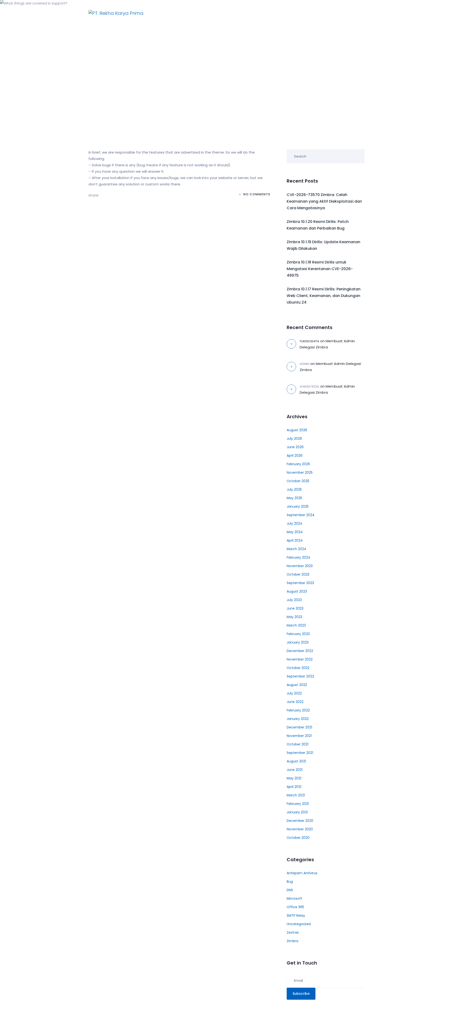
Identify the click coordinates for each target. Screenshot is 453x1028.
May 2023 (294, 616)
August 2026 (297, 430)
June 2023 (295, 608)
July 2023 (294, 600)
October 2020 (298, 837)
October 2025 (298, 481)
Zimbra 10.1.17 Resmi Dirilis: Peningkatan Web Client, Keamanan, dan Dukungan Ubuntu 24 (324, 295)
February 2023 (298, 633)
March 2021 (296, 795)
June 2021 (294, 769)
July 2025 (294, 489)
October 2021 (297, 744)
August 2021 (296, 761)
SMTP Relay (296, 915)
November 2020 (300, 829)
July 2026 (294, 438)
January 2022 (298, 718)
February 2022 (298, 710)
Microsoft (294, 898)
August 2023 (297, 591)
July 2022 (294, 693)
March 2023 (296, 625)
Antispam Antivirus (302, 873)
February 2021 (298, 803)
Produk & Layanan (233, 13)
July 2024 (294, 523)
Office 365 (295, 907)
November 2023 (300, 566)
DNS (290, 890)
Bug (290, 881)
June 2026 (295, 447)
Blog (303, 13)
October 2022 (298, 667)
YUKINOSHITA (309, 341)
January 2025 (298, 506)
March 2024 (296, 549)
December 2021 (299, 727)
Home (199, 13)
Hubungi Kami (276, 13)
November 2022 (300, 659)
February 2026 (298, 464)
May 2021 (294, 778)
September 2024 (301, 515)
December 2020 (300, 820)
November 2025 (300, 472)
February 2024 (298, 557)
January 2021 (297, 812)
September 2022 (300, 676)
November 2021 (299, 735)
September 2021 (300, 752)
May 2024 (295, 532)
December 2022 (300, 650)
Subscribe (301, 993)
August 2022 (297, 684)
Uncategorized (299, 924)
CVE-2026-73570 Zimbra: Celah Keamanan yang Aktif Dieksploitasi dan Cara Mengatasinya (324, 201)
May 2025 (294, 498)
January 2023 (298, 642)
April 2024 (295, 540)
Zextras (293, 932)
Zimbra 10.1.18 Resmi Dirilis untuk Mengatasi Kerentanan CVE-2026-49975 (320, 268)
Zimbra (292, 941)
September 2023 (300, 583)
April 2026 (294, 455)
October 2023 (298, 574)
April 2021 (294, 786)
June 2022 (295, 701)
